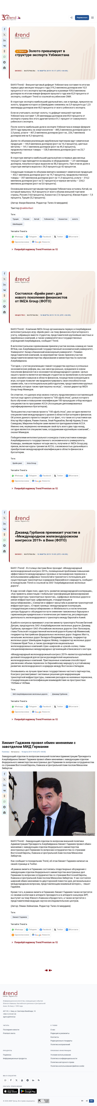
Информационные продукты (15, 1058)
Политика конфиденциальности (64, 1058)
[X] (16, 1080)
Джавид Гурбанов (59, 694)
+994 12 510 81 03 (9, 1014)
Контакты (55, 1037)
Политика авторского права (62, 1062)
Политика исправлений (60, 1044)
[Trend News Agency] (10, 994)
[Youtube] (22, 1080)
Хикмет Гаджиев (20, 917)
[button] (4, 29)
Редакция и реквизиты (60, 1033)
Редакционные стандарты (61, 1041)
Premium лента (9, 1033)
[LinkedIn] (33, 1080)
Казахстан (63, 219)
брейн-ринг (17, 463)
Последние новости (11, 1030)
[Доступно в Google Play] (28, 1091)
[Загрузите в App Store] (10, 1091)
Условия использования (61, 1055)
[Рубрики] (92, 17)
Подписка (7, 1055)
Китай (36, 219)
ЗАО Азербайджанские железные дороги (30, 694)
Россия (26, 219)
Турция (16, 219)
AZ (87, 1101)
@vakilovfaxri (26, 208)
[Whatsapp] (5, 1080)
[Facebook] (11, 1080)
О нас (53, 1030)
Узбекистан (49, 219)
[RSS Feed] (38, 1080)
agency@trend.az (9, 1017)
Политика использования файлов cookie (67, 1066)
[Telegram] (27, 1080)
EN (82, 1101)
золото (75, 219)
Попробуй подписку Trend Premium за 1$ (36, 249)
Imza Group (31, 463)
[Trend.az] (11, 17)
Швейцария (17, 224)
